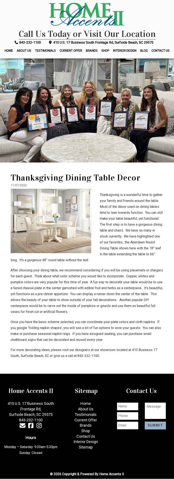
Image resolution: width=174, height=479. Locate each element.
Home (9, 50)
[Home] (87, 15)
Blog (144, 50)
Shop (105, 50)
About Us (24, 50)
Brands (92, 50)
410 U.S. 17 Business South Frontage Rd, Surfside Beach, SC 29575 (102, 42)
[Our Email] (22, 426)
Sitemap (86, 447)
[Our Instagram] (39, 426)
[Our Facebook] (31, 426)
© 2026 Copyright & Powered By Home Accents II (87, 474)
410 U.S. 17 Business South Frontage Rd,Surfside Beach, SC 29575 (31, 409)
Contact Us (161, 50)
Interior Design (124, 50)
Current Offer (71, 50)
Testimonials (45, 50)
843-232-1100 (29, 42)
